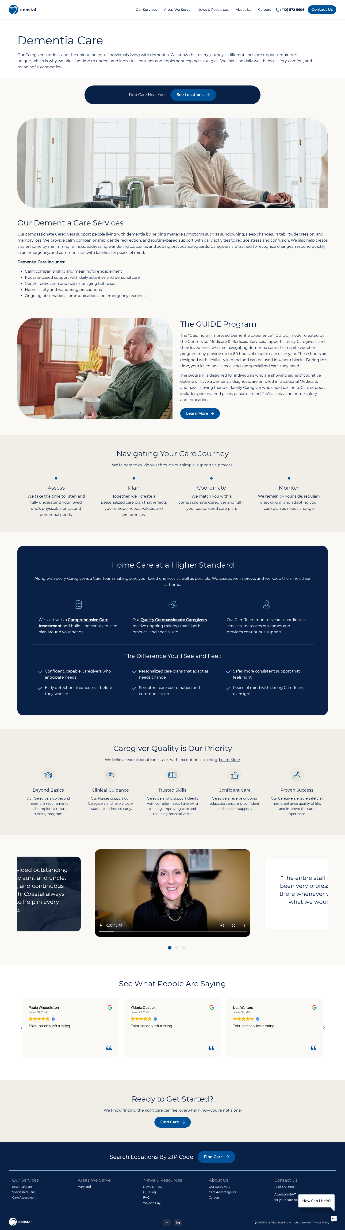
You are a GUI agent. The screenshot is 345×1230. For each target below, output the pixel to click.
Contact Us (322, 9)
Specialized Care (23, 1192)
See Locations (190, 95)
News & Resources (213, 10)
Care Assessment (24, 1197)
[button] (323, 1027)
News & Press (152, 1186)
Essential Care (22, 1186)
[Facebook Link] (167, 1222)
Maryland (84, 1186)
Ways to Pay (152, 1203)
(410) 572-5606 (292, 10)
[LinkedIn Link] (178, 1222)
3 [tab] (184, 949)
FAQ (146, 1197)
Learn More (197, 413)
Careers (264, 10)
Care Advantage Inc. (223, 1192)
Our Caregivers (219, 1186)
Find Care (169, 1122)
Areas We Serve (177, 10)
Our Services (146, 10)
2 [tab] (177, 949)
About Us (243, 10)
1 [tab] (169, 949)
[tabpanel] (172, 894)
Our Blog (149, 1192)
